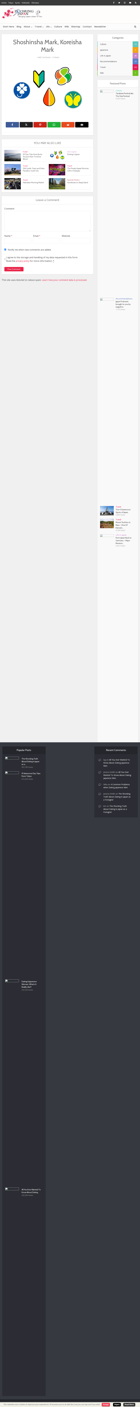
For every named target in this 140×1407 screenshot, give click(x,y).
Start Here (8, 26)
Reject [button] (116, 1404)
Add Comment (44, 57)
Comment (9, 208)
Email (36, 235)
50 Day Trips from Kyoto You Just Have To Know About (32, 156)
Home (4, 3)
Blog (19, 26)
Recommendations (124, 298)
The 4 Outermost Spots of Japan (123, 511)
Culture (58, 26)
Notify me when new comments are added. (29, 249)
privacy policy (22, 260)
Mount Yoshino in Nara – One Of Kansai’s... (123, 525)
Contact (87, 26)
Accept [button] (106, 1404)
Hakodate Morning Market (33, 182)
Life (48, 26)
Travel (38, 26)
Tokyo (10, 3)
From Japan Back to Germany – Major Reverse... (124, 540)
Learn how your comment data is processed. (64, 279)
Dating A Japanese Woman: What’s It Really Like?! (29, 984)
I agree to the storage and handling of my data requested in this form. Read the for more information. (42, 259)
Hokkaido (26, 3)
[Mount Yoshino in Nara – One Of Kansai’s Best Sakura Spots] (108, 523)
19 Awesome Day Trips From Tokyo (31, 774)
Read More (129, 1404)
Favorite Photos (73, 180)
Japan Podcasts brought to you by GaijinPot (123, 304)
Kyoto (17, 3)
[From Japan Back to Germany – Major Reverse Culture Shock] (108, 637)
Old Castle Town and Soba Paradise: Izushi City (33, 169)
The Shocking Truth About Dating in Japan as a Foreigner (117, 796)
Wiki (67, 26)
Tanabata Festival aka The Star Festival (124, 94)
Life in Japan (72, 152)
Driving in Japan (73, 154)
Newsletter (100, 26)
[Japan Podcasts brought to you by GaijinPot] (108, 400)
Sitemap (75, 26)
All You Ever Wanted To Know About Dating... (31, 1191)
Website (66, 235)
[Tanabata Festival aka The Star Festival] (108, 192)
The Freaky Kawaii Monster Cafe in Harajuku (78, 169)
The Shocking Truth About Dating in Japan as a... (30, 761)
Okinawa (35, 3)
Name (8, 235)
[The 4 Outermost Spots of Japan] (108, 510)
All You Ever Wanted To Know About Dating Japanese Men (116, 762)
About (27, 26)
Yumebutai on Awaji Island (77, 182)
